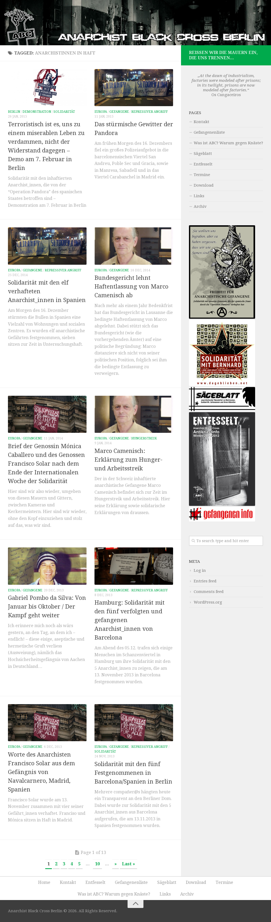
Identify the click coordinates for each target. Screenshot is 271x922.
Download (204, 185)
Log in (200, 570)
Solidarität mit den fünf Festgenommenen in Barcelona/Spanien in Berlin (133, 773)
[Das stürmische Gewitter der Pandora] (133, 87)
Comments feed (209, 591)
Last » (128, 863)
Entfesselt (203, 164)
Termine (202, 174)
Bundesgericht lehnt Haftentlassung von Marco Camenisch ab (131, 287)
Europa (100, 112)
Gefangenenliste (209, 132)
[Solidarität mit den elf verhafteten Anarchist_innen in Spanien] (47, 245)
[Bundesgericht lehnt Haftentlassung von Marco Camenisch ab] (133, 245)
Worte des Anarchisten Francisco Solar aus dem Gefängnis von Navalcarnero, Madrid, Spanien (41, 772)
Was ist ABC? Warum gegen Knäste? (228, 143)
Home (44, 882)
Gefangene (119, 112)
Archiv (200, 206)
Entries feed (205, 581)
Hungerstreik (144, 438)
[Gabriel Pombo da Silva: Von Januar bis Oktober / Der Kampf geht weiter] (47, 565)
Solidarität (64, 112)
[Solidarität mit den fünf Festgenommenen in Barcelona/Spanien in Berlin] (133, 722)
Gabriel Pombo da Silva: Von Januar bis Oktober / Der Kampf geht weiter (47, 607)
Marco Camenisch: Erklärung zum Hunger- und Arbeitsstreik (128, 460)
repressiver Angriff (149, 112)
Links (199, 196)
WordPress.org (208, 602)
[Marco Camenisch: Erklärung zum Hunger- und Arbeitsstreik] (133, 414)
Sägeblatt (203, 153)
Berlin (14, 112)
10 (97, 863)
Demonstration (36, 112)
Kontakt (201, 121)
